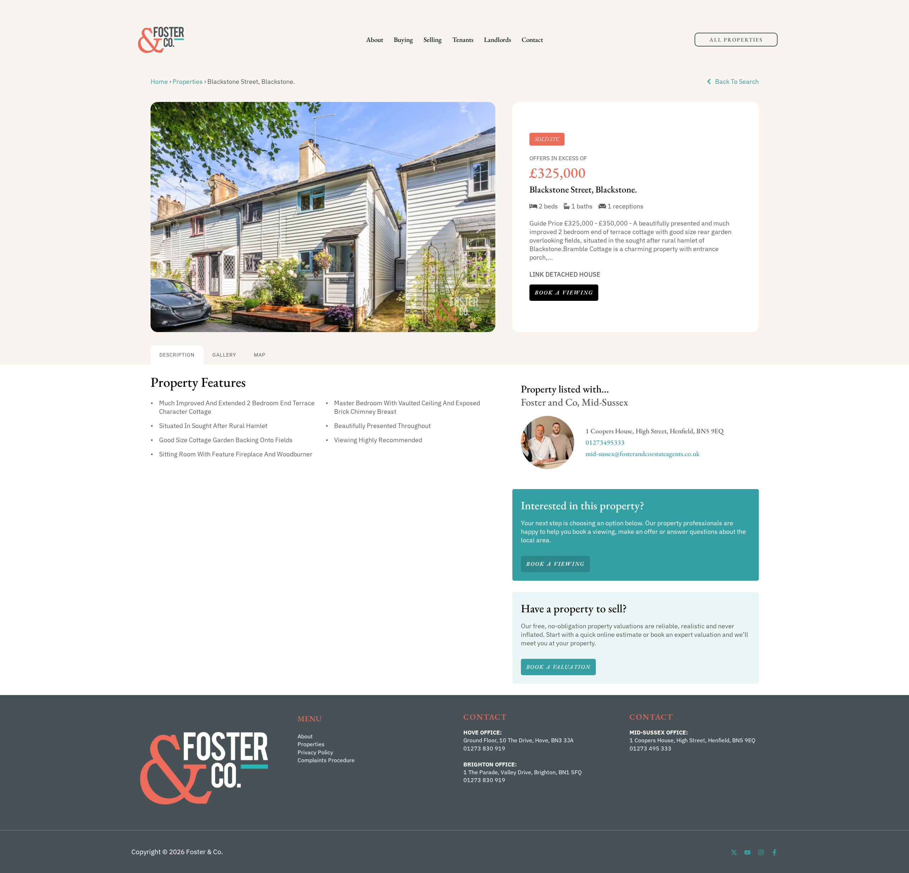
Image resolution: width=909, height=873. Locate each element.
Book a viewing (564, 292)
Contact (532, 39)
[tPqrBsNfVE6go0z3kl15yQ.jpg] (323, 217)
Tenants (462, 39)
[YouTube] (747, 852)
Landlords (497, 39)
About (374, 39)
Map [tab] (260, 355)
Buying (403, 39)
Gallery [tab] (224, 355)
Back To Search (736, 81)
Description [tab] (177, 355)
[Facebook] (774, 852)
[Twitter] (734, 852)
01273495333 (605, 442)
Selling (433, 39)
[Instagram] (761, 852)
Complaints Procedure (326, 760)
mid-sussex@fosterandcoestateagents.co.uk (643, 453)
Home (159, 81)
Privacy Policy (315, 752)
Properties (188, 81)
